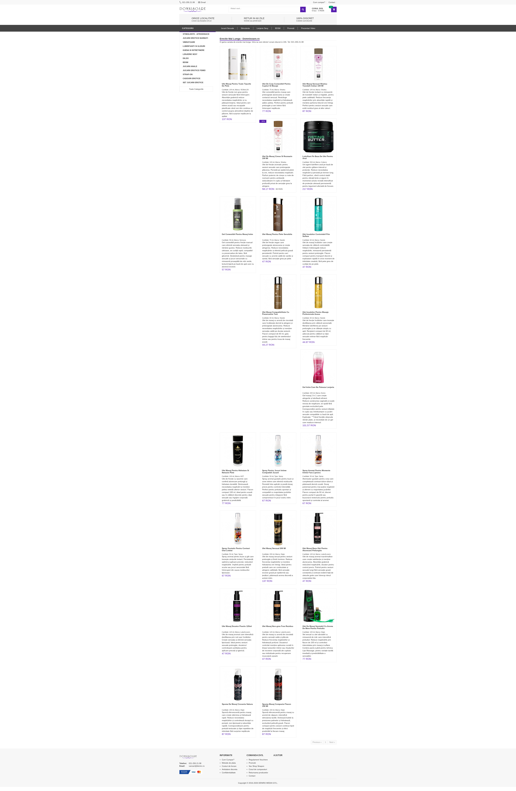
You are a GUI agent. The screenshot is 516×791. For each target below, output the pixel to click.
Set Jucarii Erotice (193, 82)
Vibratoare (189, 42)
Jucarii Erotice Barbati (195, 38)
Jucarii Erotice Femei (194, 70)
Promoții (290, 28)
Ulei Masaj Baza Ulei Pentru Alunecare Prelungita (314, 549)
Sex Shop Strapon (256, 766)
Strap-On (188, 74)
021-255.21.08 (188, 2)
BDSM (185, 62)
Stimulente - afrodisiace (196, 34)
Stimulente (245, 28)
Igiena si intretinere (193, 50)
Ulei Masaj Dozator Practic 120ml (237, 626)
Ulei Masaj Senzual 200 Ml (274, 548)
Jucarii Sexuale (227, 28)
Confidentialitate (229, 772)
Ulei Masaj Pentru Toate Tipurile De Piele (236, 85)
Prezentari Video (308, 28)
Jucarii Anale (190, 66)
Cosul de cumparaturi (258, 769)
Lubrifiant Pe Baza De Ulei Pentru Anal (317, 157)
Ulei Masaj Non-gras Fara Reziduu (277, 626)
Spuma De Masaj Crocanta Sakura (237, 704)
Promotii (252, 763)
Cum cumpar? (319, 2)
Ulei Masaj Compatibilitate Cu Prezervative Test (275, 313)
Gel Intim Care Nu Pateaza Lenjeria (318, 387)
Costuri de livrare (229, 766)
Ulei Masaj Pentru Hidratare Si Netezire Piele (235, 471)
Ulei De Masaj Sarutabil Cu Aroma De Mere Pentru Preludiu (317, 627)
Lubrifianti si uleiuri (194, 46)
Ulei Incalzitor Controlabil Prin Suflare (316, 235)
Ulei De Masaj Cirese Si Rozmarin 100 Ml (277, 157)
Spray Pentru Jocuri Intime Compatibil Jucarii (274, 471)
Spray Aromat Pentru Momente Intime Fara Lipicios (316, 471)
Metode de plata (229, 763)
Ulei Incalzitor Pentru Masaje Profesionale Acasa (315, 313)
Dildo (186, 58)
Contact (332, 2)
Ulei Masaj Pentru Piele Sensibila (277, 234)
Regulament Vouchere (258, 760)
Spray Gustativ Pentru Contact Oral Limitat (236, 549)
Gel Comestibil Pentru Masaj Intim (237, 234)
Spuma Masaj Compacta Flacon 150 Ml (276, 705)
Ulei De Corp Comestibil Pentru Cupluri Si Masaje (276, 85)
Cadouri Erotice (191, 78)
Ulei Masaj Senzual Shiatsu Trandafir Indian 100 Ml (314, 85)
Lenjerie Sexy (190, 54)
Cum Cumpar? (228, 760)
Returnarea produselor (258, 772)
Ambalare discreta (229, 769)
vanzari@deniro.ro (197, 766)
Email (203, 2)
